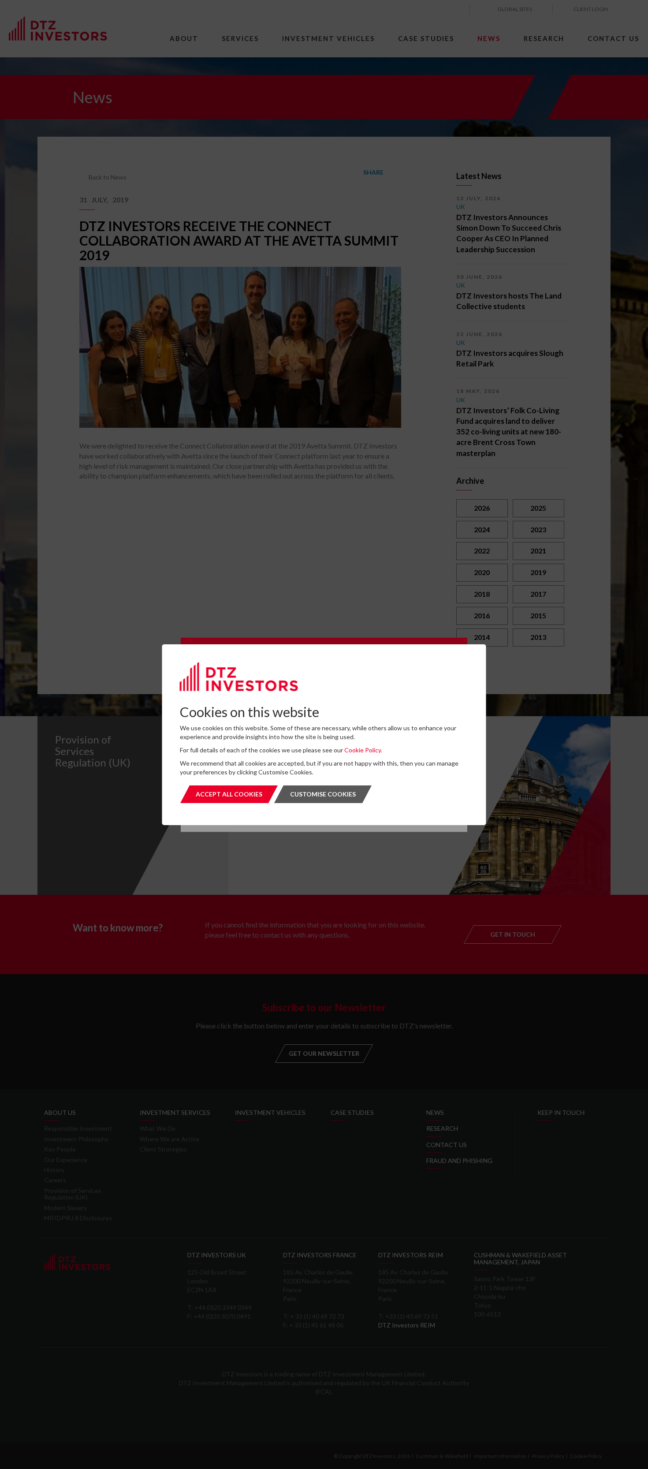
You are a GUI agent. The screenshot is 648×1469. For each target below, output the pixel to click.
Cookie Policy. (363, 750)
